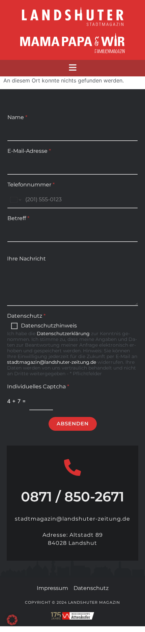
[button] (72, 68)
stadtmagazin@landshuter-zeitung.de (51, 362)
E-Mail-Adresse (29, 151)
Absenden (73, 423)
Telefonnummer (31, 184)
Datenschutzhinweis (49, 325)
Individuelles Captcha (38, 386)
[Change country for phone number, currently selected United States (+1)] (15, 199)
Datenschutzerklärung (63, 333)
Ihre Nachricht (26, 258)
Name (17, 117)
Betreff (18, 218)
